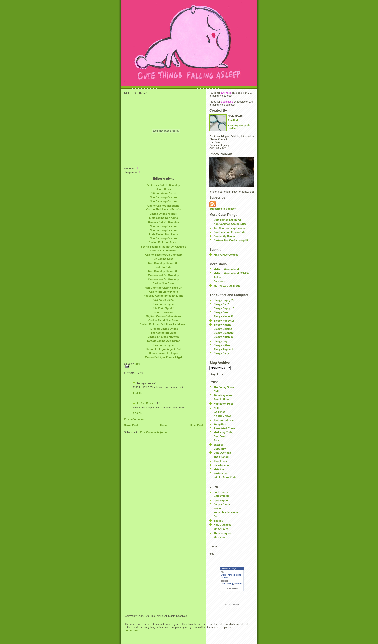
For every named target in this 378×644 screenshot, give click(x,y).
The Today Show (224, 387)
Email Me (233, 120)
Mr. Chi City (221, 528)
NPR (216, 407)
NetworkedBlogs (228, 568)
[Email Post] (163, 366)
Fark (216, 440)
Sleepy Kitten (222, 345)
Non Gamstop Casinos (163, 197)
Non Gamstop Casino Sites (230, 223)
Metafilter (219, 469)
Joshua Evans (145, 403)
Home (163, 425)
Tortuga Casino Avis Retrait (163, 340)
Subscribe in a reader (222, 208)
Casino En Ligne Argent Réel (163, 349)
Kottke (217, 508)
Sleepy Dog (221, 341)
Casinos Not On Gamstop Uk (231, 240)
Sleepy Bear (221, 312)
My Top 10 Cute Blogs (227, 285)
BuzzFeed (220, 436)
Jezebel (218, 444)
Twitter (218, 277)
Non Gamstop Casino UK (163, 263)
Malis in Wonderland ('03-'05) (231, 273)
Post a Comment (134, 419)
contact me (131, 630)
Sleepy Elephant (223, 332)
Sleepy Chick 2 (223, 328)
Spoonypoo (221, 500)
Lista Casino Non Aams (163, 217)
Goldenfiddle (221, 495)
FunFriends (221, 492)
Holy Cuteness (222, 524)
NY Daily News (222, 415)
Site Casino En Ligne (163, 332)
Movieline (219, 537)
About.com (220, 461)
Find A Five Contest (226, 254)
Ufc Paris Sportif (163, 308)
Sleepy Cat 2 (221, 304)
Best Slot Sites (163, 267)
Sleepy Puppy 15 (224, 308)
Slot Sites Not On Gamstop (163, 185)
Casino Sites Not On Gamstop (163, 254)
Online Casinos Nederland (163, 205)
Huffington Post (223, 403)
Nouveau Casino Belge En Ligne (163, 295)
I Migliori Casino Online (163, 328)
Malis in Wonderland (226, 269)
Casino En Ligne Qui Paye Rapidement (163, 324)
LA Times (219, 411)
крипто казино (163, 312)
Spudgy (218, 520)
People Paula (222, 504)
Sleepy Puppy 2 (223, 349)
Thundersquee (222, 533)
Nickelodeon (221, 465)
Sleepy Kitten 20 (223, 316)
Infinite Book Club (225, 477)
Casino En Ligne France (163, 242)
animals (238, 583)
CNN (216, 391)
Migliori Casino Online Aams (163, 316)
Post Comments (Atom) (154, 432)
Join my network (231, 589)
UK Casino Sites (163, 258)
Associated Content (225, 428)
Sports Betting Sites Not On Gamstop (163, 246)
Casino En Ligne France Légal (163, 357)
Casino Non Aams (163, 283)
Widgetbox (220, 424)
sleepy (230, 583)
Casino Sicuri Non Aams (163, 320)
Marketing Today (224, 432)
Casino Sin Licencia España (163, 209)
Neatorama (220, 473)
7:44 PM (138, 393)
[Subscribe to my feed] (231, 204)
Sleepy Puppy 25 (224, 300)
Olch (216, 516)
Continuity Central (225, 236)
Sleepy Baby (221, 353)
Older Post (196, 425)
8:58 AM (138, 413)
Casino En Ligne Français (163, 336)
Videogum (220, 448)
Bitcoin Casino (163, 189)
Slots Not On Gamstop (163, 250)
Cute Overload (222, 452)
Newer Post (131, 425)
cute (223, 583)
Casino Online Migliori (163, 213)
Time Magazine (223, 395)
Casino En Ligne (163, 299)
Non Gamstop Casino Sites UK (163, 287)
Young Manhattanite (226, 512)
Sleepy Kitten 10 (223, 337)
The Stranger (221, 456)
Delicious (219, 281)
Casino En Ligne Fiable (163, 291)
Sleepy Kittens (222, 324)
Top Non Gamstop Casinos (230, 228)
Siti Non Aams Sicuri (163, 193)
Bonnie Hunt (221, 399)
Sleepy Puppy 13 (224, 320)
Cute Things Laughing (227, 219)
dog (137, 363)
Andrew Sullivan (224, 420)
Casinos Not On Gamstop (163, 222)
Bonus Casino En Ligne (163, 353)
